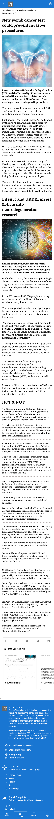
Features (12, 782)
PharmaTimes (15, 775)
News (11, 778)
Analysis (12, 785)
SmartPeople (14, 788)
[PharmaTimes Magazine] (27, 4)
